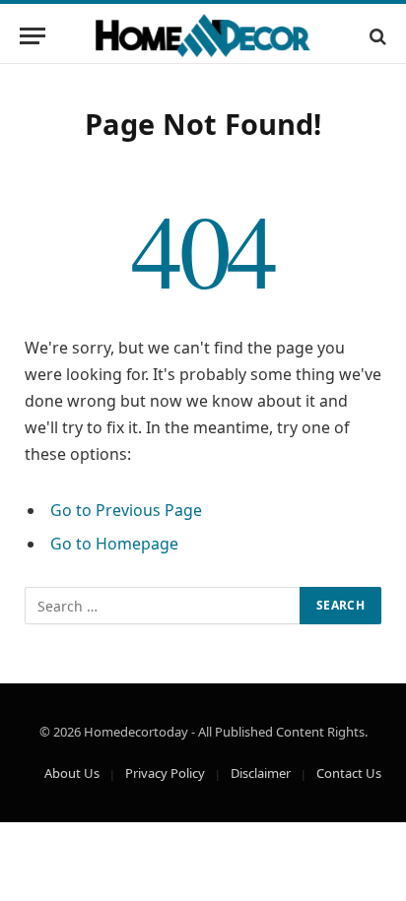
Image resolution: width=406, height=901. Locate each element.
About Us (72, 773)
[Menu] (32, 36)
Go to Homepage (114, 543)
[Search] (376, 36)
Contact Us (348, 773)
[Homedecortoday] (203, 36)
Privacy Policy (165, 773)
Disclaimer (261, 773)
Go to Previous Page (126, 510)
